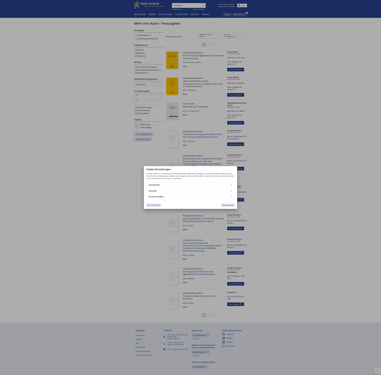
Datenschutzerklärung (220, 176)
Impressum (168, 178)
